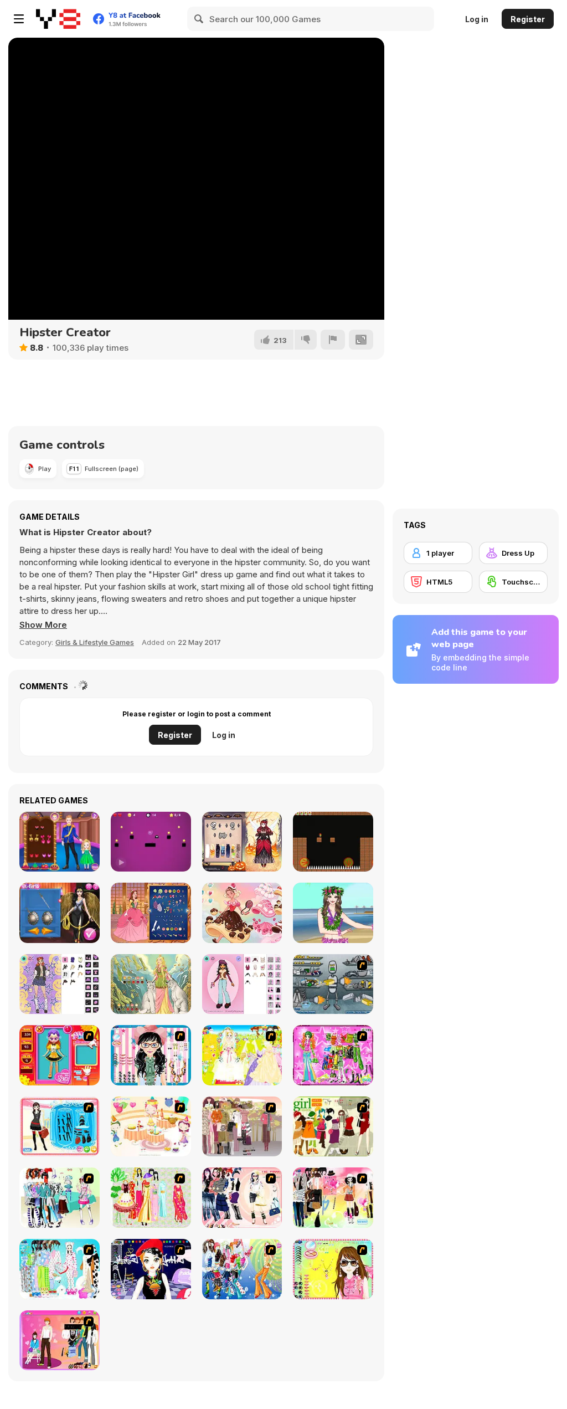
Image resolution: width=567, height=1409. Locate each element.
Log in (476, 19)
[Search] (199, 19)
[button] (43, 625)
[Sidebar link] (19, 19)
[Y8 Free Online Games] (58, 19)
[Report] (333, 340)
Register (528, 19)
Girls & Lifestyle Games (94, 642)
